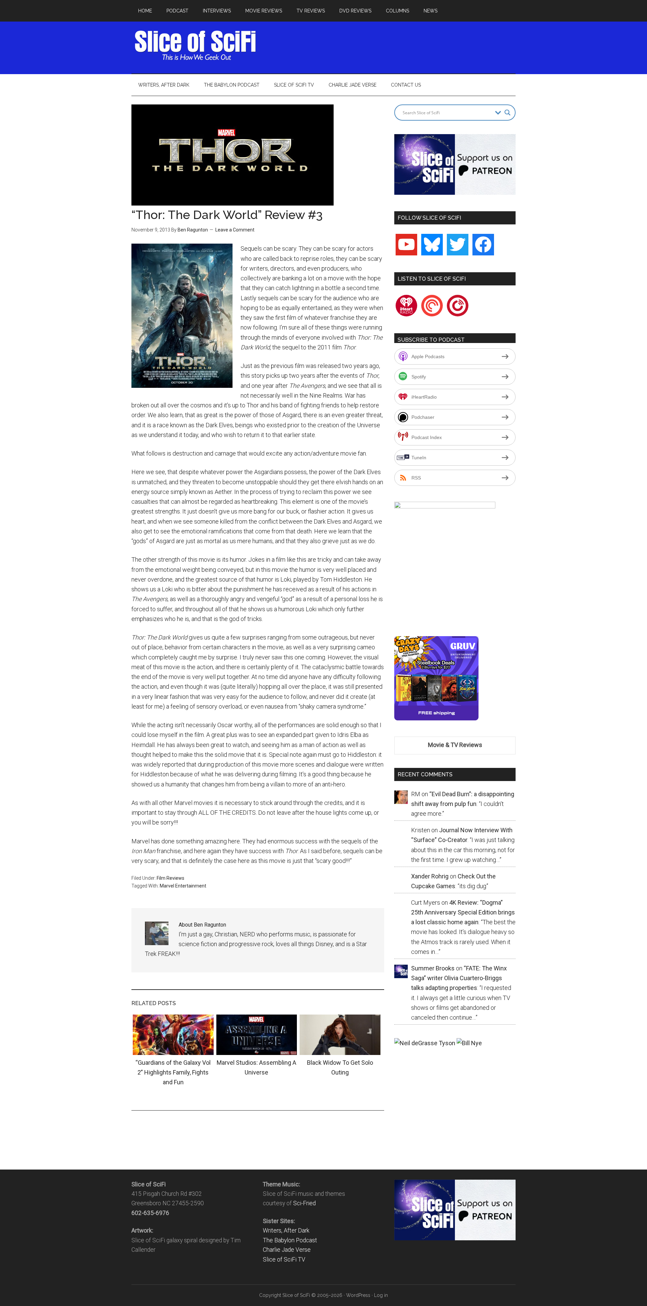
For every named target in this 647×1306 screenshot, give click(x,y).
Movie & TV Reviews (455, 744)
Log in (381, 1295)
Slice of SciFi (195, 45)
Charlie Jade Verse (287, 1249)
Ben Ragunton (193, 229)
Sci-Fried (304, 1203)
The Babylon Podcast (290, 1240)
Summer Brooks (433, 968)
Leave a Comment (234, 229)
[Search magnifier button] (507, 112)
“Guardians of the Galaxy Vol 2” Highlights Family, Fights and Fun (173, 1072)
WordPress (358, 1295)
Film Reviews (170, 878)
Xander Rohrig (430, 876)
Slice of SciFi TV (284, 1259)
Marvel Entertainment (183, 886)
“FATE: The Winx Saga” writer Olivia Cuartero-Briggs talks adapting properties (459, 978)
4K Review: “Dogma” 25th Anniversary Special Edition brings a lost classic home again (463, 912)
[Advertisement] (393, 45)
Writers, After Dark (286, 1230)
